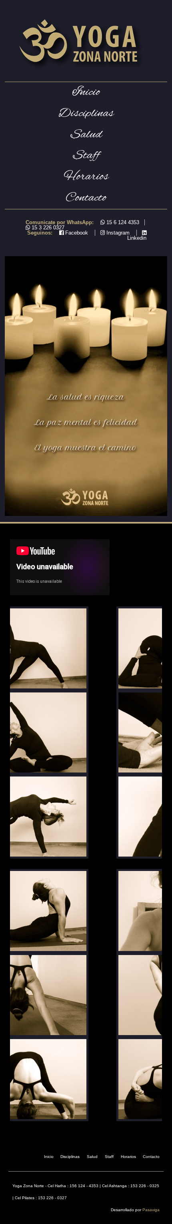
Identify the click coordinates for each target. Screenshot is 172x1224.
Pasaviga (151, 1210)
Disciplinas (70, 1156)
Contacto (86, 198)
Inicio (86, 92)
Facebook (76, 233)
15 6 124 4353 (122, 222)
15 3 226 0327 (47, 228)
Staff (86, 155)
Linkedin (136, 238)
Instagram (117, 233)
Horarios (86, 177)
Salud (86, 134)
